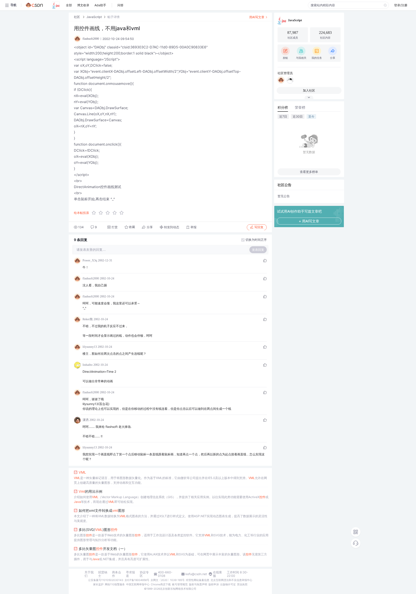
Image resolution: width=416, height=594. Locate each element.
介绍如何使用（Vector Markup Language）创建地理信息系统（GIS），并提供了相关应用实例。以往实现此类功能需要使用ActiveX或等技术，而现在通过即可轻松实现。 (171, 499)
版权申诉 (213, 584)
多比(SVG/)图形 (98, 529)
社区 (77, 17)
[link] (77, 17)
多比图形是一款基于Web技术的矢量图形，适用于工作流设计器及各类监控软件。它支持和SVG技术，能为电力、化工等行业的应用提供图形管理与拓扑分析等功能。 (171, 537)
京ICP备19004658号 (137, 580)
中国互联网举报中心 (138, 584)
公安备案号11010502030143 (105, 580)
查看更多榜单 (309, 172)
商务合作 (116, 574)
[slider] (109, 213)
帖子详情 (113, 17)
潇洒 (86, 420)
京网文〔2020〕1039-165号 (168, 580)
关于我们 (89, 574)
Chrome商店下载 (161, 584)
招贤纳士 (102, 574)
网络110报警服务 (115, 584)
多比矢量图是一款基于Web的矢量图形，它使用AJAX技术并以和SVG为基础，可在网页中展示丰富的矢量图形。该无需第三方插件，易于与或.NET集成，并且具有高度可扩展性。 (170, 556)
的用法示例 (90, 491)
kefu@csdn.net (196, 574)
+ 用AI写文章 (309, 221)
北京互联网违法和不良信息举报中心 (231, 580)
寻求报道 (130, 574)
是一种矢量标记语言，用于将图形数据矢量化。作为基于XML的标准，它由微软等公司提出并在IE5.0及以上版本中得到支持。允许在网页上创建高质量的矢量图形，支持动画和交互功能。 (170, 480)
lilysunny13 (90, 346)
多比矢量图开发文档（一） (103, 548)
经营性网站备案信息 (197, 580)
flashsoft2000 (91, 278)
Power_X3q (90, 260)
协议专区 (144, 574)
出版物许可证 (228, 584)
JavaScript (94, 17)
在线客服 (217, 574)
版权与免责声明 (198, 584)
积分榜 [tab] (283, 107)
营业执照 (242, 584)
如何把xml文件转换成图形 (102, 510)
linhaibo (88, 364)
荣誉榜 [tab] (300, 107)
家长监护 (98, 584)
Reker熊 (88, 319)
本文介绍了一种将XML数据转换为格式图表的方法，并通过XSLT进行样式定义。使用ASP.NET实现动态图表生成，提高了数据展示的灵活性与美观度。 (170, 518)
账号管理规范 (180, 584)
